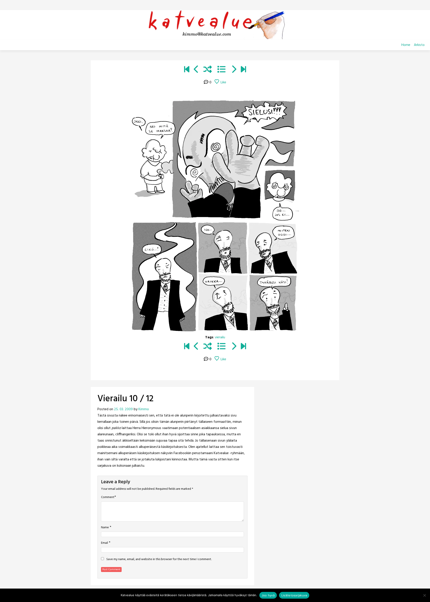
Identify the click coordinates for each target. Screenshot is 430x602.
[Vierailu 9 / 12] (196, 70)
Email (104, 543)
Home (405, 45)
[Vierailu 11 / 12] (233, 70)
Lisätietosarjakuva (294, 595)
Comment (107, 497)
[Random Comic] (207, 70)
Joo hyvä (268, 595)
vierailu (220, 337)
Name (105, 527)
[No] (424, 595)
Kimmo (143, 409)
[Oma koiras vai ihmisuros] (243, 70)
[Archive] (221, 70)
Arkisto (419, 45)
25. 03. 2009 (123, 409)
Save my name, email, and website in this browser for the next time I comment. (159, 559)
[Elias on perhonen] (186, 70)
